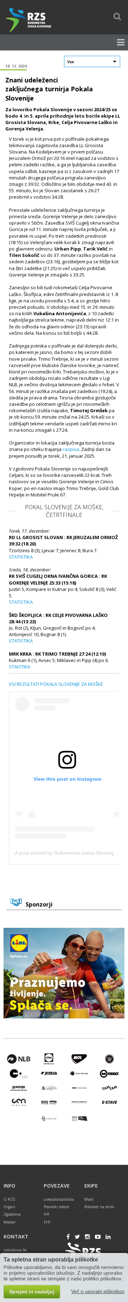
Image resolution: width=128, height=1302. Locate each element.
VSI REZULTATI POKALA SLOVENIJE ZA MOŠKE (56, 684)
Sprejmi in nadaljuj (31, 1292)
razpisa (71, 449)
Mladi (89, 1199)
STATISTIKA (21, 557)
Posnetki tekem (56, 1206)
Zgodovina (12, 1214)
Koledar (10, 1222)
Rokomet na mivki (99, 1206)
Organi (9, 1206)
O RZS (9, 1199)
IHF (46, 1214)
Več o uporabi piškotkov (97, 1291)
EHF (47, 1222)
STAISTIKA (19, 666)
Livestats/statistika (59, 1199)
